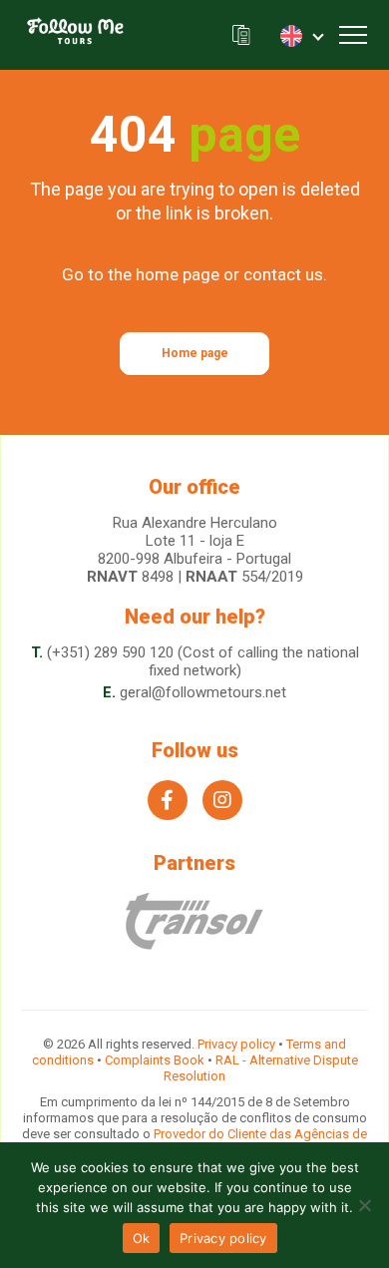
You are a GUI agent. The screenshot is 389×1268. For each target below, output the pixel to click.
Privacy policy (236, 1044)
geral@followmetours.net (203, 692)
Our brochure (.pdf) (241, 35)
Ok (142, 1238)
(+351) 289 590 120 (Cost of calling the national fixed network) (203, 661)
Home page (195, 353)
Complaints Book (154, 1060)
